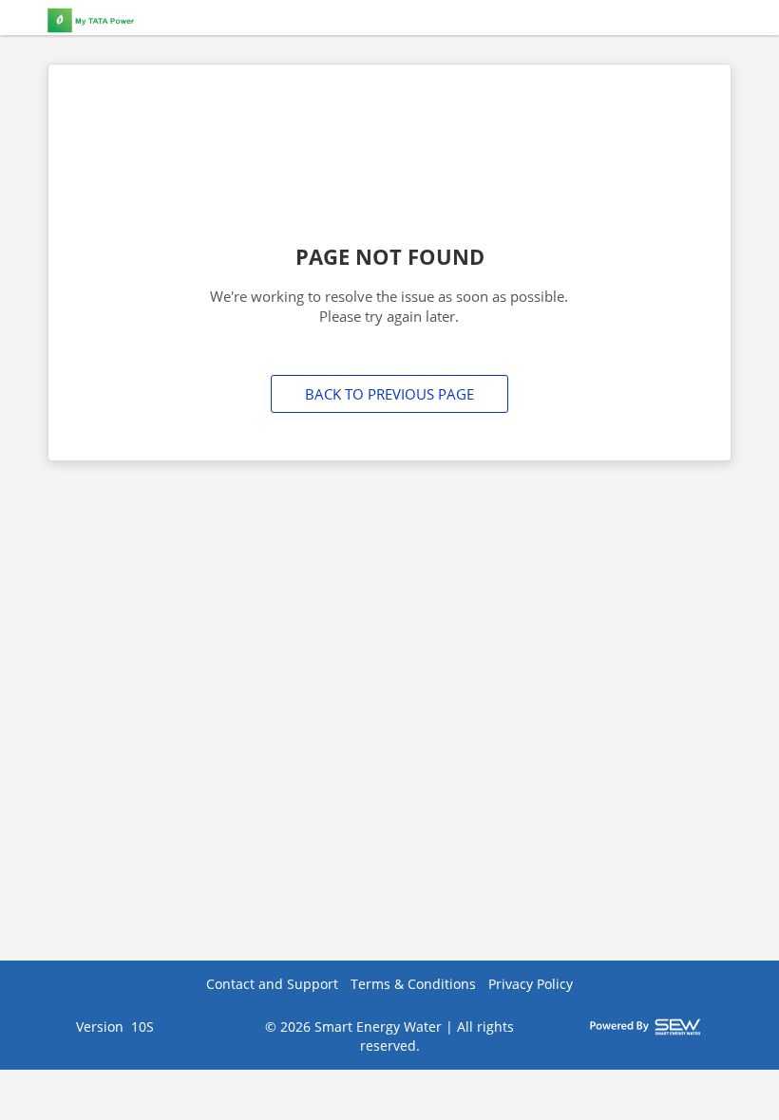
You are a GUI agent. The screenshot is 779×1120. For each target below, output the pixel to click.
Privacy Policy (530, 984)
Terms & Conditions (413, 984)
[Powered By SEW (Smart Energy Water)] (646, 1026)
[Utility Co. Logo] (152, 19)
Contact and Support (272, 984)
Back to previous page (389, 393)
